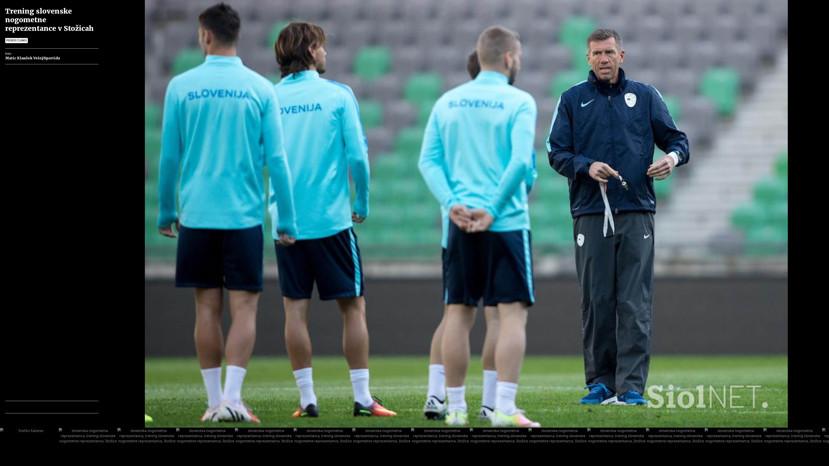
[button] (27, 407)
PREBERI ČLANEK (16, 40)
